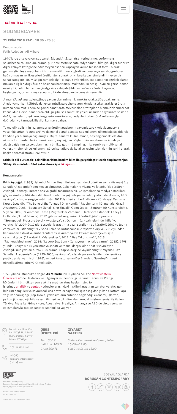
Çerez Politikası (9, 394)
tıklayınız (67, 164)
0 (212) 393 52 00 (20, 347)
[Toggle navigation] (123, 9)
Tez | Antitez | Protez (20, 22)
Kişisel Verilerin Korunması (14, 392)
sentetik (36, 286)
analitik (21, 286)
